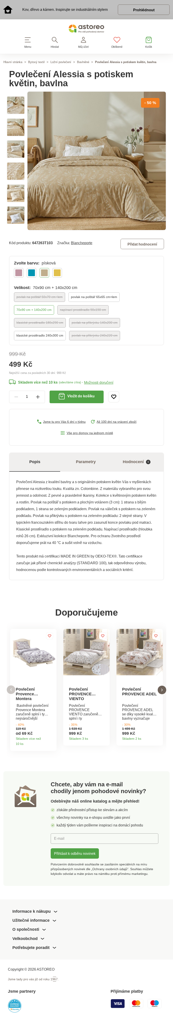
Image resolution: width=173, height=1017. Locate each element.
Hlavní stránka (12, 62)
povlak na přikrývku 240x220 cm (95, 335)
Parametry (86, 462)
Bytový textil (36, 62)
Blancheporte (81, 243)
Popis (34, 462)
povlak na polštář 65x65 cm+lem (94, 297)
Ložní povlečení (60, 62)
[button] (11, 690)
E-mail (59, 838)
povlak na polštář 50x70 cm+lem (39, 297)
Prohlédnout (144, 10)
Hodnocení (136, 462)
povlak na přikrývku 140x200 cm (95, 322)
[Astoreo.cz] (86, 29)
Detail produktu (51, 742)
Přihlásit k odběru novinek (75, 853)
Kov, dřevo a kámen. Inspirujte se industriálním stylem (65, 9)
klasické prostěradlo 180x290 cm (39, 322)
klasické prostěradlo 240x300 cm (39, 335)
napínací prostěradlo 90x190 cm (83, 310)
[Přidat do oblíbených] (113, 397)
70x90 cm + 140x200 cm (34, 310)
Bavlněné (83, 62)
